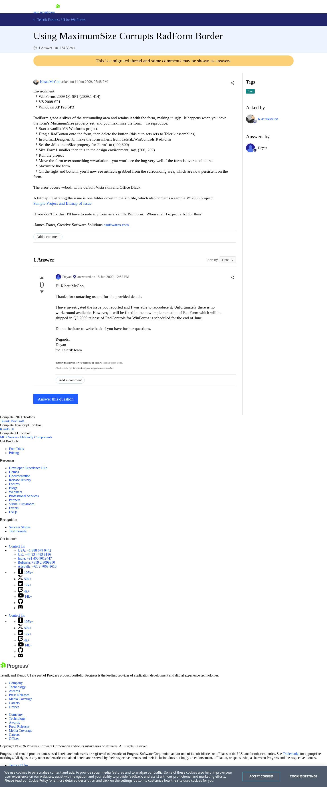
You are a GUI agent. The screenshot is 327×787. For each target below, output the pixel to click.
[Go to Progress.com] (14, 668)
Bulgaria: (36, 562)
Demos (14, 472)
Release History (20, 480)
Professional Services (24, 496)
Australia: (37, 566)
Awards (14, 691)
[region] (163, 776)
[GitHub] (20, 603)
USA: (34, 550)
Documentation (19, 476)
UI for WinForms (73, 20)
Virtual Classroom (21, 504)
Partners (14, 500)
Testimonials (17, 531)
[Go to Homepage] (58, 12)
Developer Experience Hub (28, 468)
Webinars (15, 492)
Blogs (13, 488)
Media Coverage (20, 699)
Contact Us (17, 546)
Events (13, 508)
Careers (14, 703)
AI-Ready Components (35, 437)
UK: (34, 554)
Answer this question (56, 399)
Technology (17, 687)
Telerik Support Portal (112, 363)
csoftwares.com (116, 225)
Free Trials (16, 449)
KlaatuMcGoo (50, 82)
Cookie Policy (38, 780)
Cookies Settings (303, 776)
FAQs (13, 512)
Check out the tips (64, 368)
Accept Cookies (261, 776)
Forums (14, 484)
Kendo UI (7, 429)
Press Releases (19, 695)
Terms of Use (18, 765)
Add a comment (47, 237)
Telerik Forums (47, 20)
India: (35, 558)
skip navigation (44, 12)
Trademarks (291, 754)
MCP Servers (9, 437)
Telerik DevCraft (12, 421)
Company (16, 683)
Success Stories (19, 527)
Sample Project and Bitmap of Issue (62, 203)
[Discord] (20, 608)
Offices (14, 707)
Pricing (14, 453)
